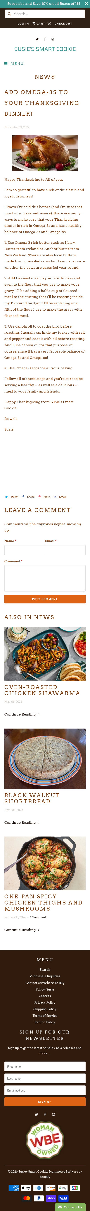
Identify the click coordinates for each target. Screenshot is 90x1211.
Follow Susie (45, 989)
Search (45, 969)
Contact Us (72, 1207)
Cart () (43, 23)
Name (10, 541)
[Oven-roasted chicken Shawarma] (44, 654)
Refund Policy (45, 1022)
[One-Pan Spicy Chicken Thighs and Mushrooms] (44, 863)
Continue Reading (20, 714)
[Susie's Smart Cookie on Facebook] (45, 39)
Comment (13, 561)
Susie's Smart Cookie (32, 1171)
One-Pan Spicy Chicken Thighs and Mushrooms (43, 903)
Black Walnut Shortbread (32, 798)
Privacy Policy (44, 1002)
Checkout (64, 23)
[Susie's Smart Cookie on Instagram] (53, 39)
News (45, 77)
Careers (45, 996)
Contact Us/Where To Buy (45, 983)
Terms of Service (45, 1015)
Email (51, 541)
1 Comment (38, 917)
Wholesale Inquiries (45, 976)
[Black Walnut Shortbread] (44, 759)
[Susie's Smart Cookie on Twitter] (37, 39)
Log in (23, 23)
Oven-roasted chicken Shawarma (42, 690)
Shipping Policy (44, 1009)
